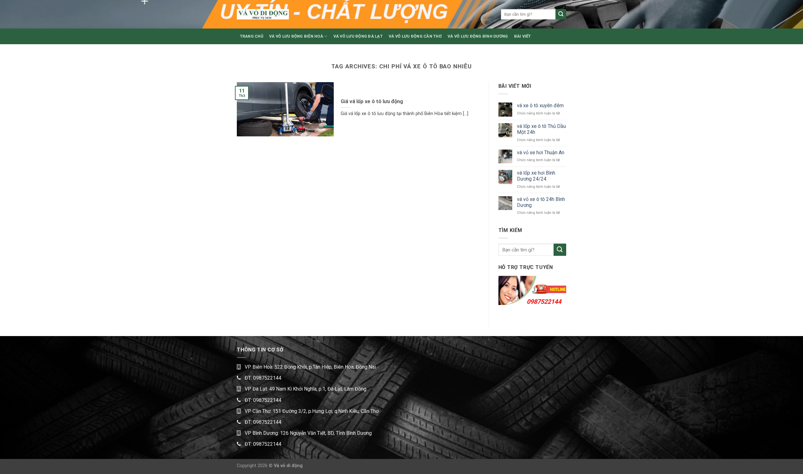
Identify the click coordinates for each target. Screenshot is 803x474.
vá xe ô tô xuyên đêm (540, 105)
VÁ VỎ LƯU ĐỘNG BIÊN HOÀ (296, 36)
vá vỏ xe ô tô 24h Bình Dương (541, 202)
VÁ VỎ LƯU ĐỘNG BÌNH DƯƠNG (478, 36)
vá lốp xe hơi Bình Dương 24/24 (536, 176)
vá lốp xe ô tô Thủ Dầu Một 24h (541, 129)
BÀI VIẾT (522, 36)
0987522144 (544, 301)
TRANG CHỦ (251, 36)
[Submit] (561, 14)
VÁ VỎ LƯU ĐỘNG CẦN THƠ (415, 36)
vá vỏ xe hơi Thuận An (540, 152)
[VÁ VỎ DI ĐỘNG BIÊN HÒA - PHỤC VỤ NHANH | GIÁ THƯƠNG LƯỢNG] (263, 14)
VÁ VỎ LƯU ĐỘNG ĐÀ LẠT (358, 36)
